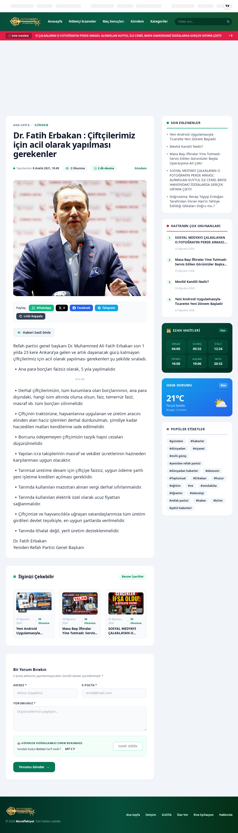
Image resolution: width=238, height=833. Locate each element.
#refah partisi (178, 501)
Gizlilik (167, 815)
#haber (201, 501)
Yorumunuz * (24, 703)
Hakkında (225, 815)
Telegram (108, 308)
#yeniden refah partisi (185, 463)
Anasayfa (55, 21)
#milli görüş (177, 456)
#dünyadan (177, 449)
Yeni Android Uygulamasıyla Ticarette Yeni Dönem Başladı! (33, 635)
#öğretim (175, 493)
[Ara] (228, 21)
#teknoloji (197, 493)
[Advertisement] (119, 75)
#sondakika (209, 486)
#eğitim (175, 486)
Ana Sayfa (21, 125)
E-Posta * (89, 685)
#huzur (219, 478)
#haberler (197, 441)
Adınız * (20, 685)
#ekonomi (212, 471)
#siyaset (199, 449)
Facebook (83, 308)
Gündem (137, 21)
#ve (190, 486)
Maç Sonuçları (113, 21)
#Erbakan (199, 478)
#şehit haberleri (180, 508)
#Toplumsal (177, 478)
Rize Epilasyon (204, 815)
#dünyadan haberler (183, 471)
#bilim (218, 501)
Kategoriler (159, 21)
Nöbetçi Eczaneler (82, 21)
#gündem (176, 441)
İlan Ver (182, 815)
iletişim (150, 815)
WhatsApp (44, 308)
